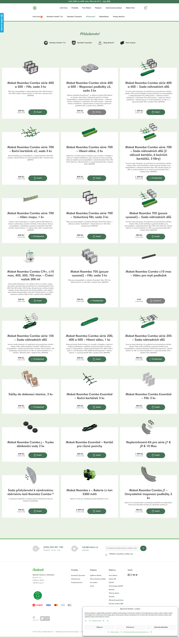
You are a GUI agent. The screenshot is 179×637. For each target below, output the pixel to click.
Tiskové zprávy (114, 593)
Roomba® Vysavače (74, 17)
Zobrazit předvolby (161, 627)
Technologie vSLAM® (116, 586)
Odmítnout (130, 627)
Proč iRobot (86, 8)
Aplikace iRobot (95, 575)
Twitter (136, 575)
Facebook (129, 575)
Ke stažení (93, 582)
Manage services (96, 620)
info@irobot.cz (90, 547)
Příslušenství (90, 17)
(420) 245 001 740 (53, 547)
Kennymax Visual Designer (71, 631)
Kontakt (111, 596)
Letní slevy (63, 8)
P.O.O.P (111, 582)
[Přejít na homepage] (43, 8)
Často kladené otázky (98, 579)
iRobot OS (112, 579)
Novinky (111, 589)
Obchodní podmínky (116, 600)
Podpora (98, 8)
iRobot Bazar (104, 17)
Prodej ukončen (119, 17)
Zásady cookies (115, 632)
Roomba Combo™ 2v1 (55, 17)
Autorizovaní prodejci (114, 8)
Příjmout (99, 627)
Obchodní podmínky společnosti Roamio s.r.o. (136, 632)
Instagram (131, 575)
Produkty (75, 8)
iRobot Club (130, 8)
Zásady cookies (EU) (116, 604)
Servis (92, 586)
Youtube (134, 575)
